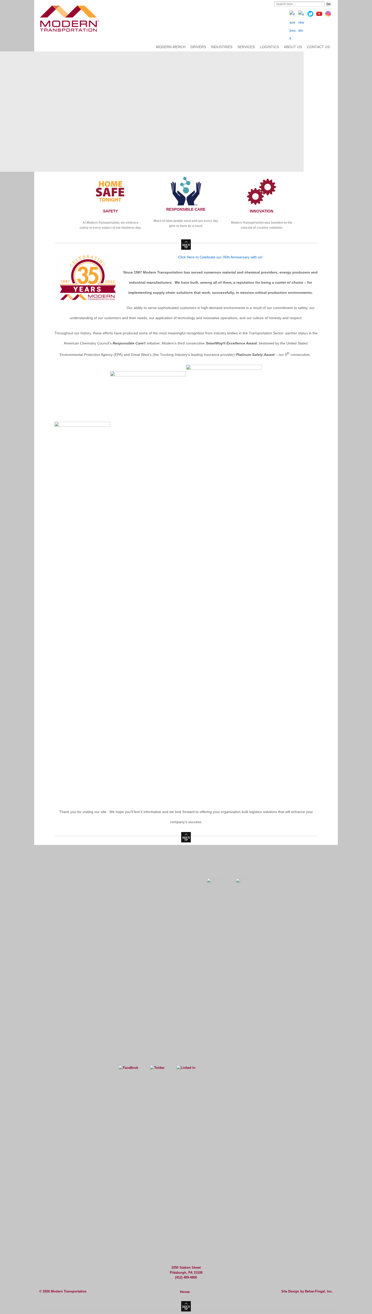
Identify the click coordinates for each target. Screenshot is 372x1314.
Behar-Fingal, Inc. (319, 1291)
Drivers (198, 47)
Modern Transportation (68, 1291)
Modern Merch (170, 47)
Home (185, 1292)
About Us (293, 47)
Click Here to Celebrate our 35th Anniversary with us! (220, 257)
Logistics (269, 47)
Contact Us (318, 47)
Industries (221, 47)
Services (246, 47)
